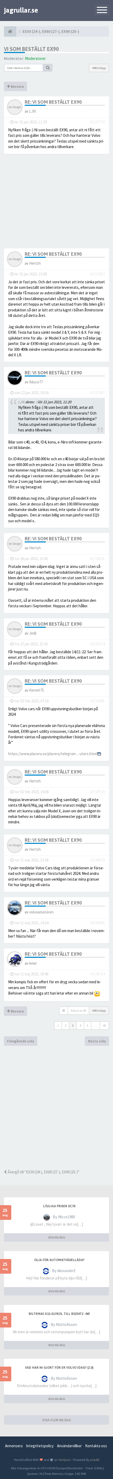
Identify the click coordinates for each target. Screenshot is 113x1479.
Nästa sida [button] (97, 1041)
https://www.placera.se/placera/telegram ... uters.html (52, 753)
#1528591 (97, 558)
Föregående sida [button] (20, 1041)
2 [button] (65, 1025)
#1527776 (97, 121)
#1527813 (97, 273)
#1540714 (97, 973)
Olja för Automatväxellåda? (59, 1260)
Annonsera (14, 1445)
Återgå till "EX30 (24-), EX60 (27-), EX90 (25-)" (43, 1171)
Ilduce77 (36, 381)
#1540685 (97, 922)
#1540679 (97, 860)
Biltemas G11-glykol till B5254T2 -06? (59, 1314)
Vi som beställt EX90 (31, 49)
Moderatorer (35, 58)
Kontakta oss (96, 1445)
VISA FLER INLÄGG (56, 1420)
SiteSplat (64, 1459)
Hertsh (35, 263)
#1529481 (97, 700)
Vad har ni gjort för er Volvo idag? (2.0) (59, 1368)
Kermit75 (36, 690)
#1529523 (97, 791)
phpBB (94, 1459)
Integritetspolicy (40, 1445)
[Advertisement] (56, 1107)
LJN (32, 111)
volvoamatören (41, 912)
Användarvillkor (69, 1445)
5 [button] (87, 1025)
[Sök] (48, 68)
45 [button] (104, 1025)
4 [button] (80, 1025)
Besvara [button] (17, 86)
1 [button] (58, 1025)
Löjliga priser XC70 (59, 1206)
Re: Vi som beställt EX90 (53, 102)
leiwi (33, 963)
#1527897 (97, 392)
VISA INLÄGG (56, 1237)
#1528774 (97, 643)
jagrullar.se (21, 10)
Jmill (32, 633)
